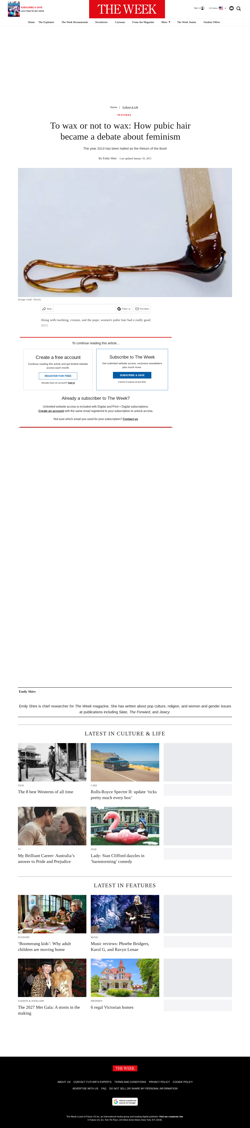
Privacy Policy (159, 1081)
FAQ (103, 1088)
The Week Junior (186, 22)
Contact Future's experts (92, 1081)
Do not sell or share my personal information (143, 1088)
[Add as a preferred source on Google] (125, 1102)
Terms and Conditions (130, 1081)
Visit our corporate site (171, 1116)
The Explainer (46, 22)
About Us (63, 1081)
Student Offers (212, 22)
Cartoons (120, 22)
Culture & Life (130, 107)
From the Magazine (143, 22)
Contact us (130, 419)
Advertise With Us (85, 1088)
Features (124, 115)
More (164, 22)
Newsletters (101, 22)
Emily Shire (110, 158)
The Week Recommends (74, 22)
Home (113, 107)
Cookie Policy (183, 1081)
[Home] (31, 22)
